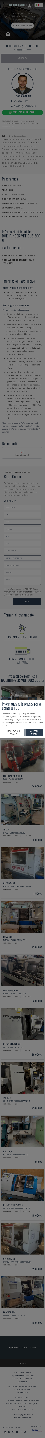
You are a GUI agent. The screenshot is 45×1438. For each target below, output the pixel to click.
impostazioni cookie (13, 732)
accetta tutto (34, 732)
